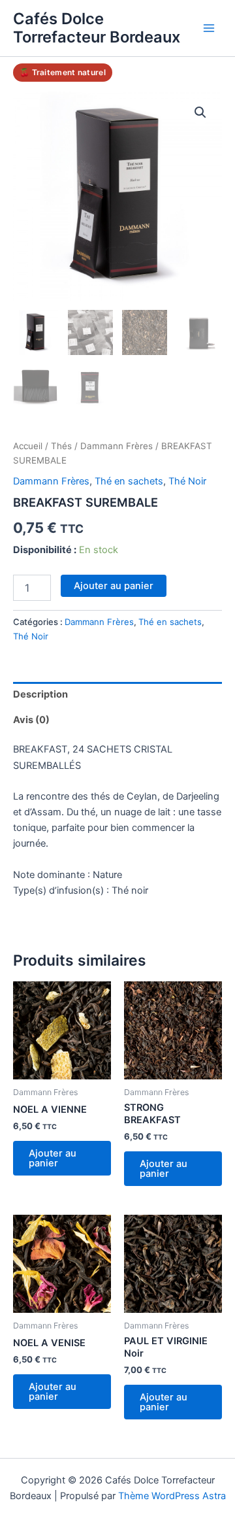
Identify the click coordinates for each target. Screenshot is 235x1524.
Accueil (27, 446)
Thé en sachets (129, 481)
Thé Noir (187, 481)
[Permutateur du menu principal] (209, 28)
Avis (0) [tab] (31, 720)
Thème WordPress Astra (172, 1496)
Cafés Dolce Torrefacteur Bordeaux (96, 27)
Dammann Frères (116, 446)
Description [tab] (40, 694)
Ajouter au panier (113, 586)
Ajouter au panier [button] (52, 1158)
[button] (200, 112)
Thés (61, 446)
